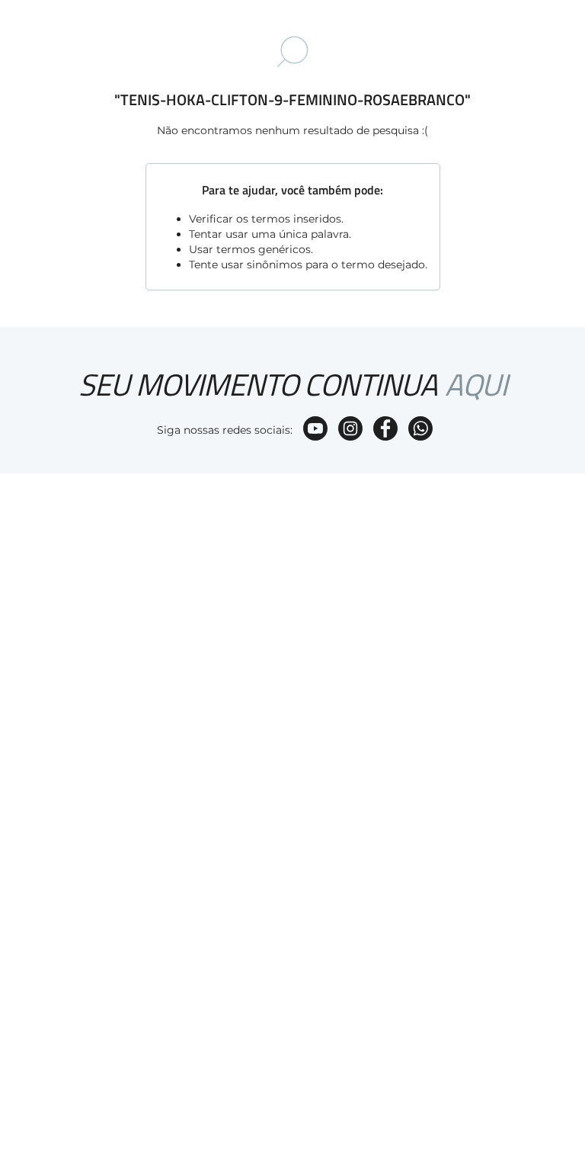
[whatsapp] (420, 430)
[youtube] (315, 430)
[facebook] (385, 430)
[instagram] (350, 430)
